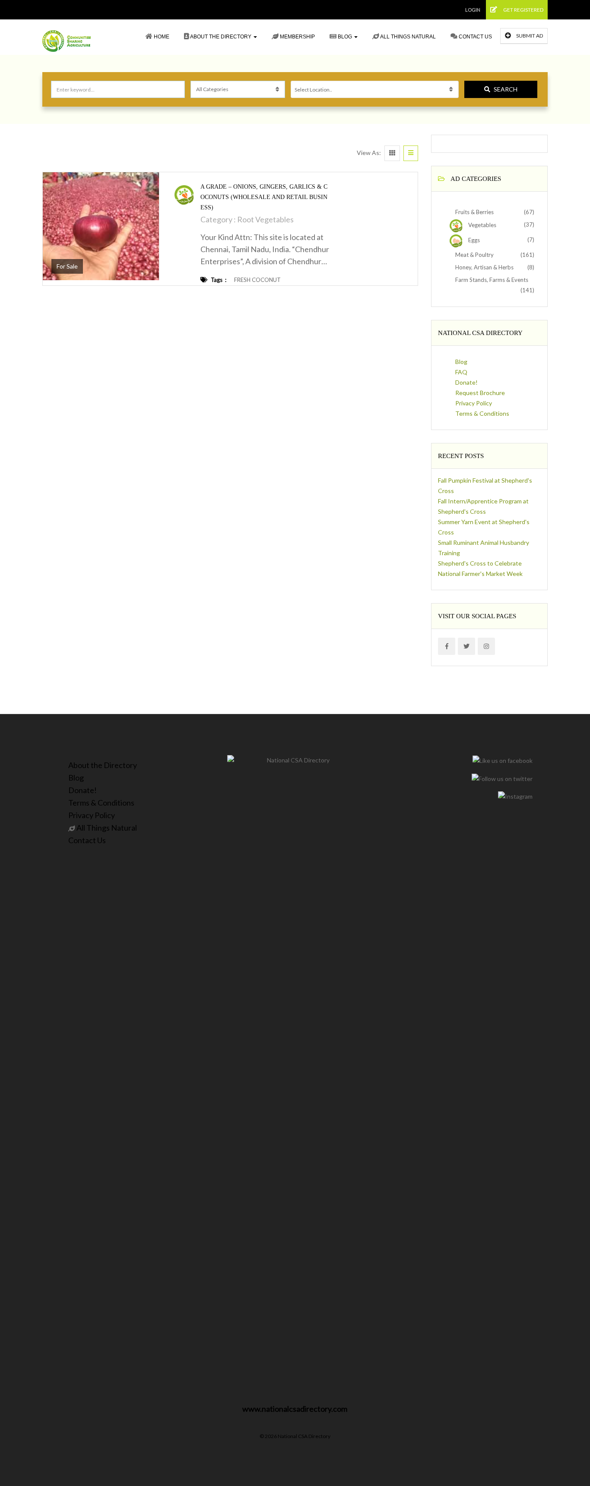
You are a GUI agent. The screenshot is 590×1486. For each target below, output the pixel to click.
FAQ (461, 372)
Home (160, 37)
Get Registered (522, 9)
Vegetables (481, 224)
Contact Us (474, 37)
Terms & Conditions (482, 413)
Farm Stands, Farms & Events (491, 279)
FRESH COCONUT (257, 279)
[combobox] (375, 89)
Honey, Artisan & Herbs (484, 267)
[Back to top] (562, 1432)
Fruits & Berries (474, 212)
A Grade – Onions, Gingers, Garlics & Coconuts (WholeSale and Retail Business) (263, 197)
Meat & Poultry (474, 254)
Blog (344, 37)
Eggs (473, 240)
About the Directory (221, 37)
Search (505, 89)
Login (472, 10)
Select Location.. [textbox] (313, 89)
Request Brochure (480, 392)
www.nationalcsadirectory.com (294, 1408)
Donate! (466, 382)
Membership (297, 37)
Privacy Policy (473, 403)
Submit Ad (529, 35)
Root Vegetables (265, 219)
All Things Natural (407, 37)
